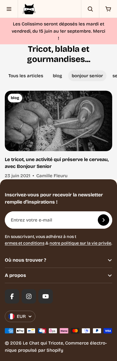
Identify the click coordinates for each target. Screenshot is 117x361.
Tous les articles (25, 75)
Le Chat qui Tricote (43, 343)
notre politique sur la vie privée (80, 243)
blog (57, 75)
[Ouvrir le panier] (108, 9)
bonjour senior (87, 75)
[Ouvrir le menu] (9, 9)
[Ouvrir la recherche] (90, 9)
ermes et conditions (24, 243)
